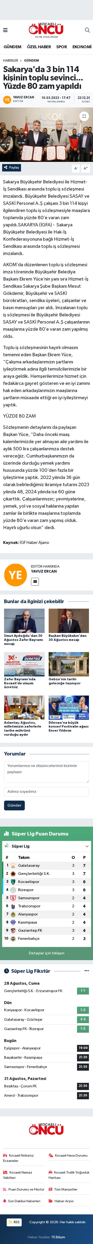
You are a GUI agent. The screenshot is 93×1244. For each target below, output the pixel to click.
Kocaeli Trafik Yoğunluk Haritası (69, 1175)
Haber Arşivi (64, 1201)
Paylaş (14, 167)
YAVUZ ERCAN (44, 571)
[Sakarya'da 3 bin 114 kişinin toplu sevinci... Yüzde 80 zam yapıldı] (46, 134)
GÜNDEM (12, 47)
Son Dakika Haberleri (24, 1201)
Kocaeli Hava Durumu (71, 1155)
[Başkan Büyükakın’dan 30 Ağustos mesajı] (69, 621)
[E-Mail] (35, 582)
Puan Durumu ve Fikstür (26, 1189)
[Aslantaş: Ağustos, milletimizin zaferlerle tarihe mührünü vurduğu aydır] (24, 708)
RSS (16, 1222)
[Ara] (87, 30)
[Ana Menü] (5, 30)
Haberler (10, 60)
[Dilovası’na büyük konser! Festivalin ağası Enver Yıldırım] (69, 708)
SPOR (61, 47)
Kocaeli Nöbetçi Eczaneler (18, 1158)
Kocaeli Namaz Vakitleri (17, 1175)
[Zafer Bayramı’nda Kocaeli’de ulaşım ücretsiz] (24, 664)
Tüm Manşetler (66, 1189)
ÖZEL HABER (39, 47)
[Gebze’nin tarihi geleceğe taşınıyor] (69, 664)
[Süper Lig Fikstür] (86, 971)
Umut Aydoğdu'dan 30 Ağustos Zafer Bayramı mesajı (23, 640)
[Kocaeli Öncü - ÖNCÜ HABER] (46, 28)
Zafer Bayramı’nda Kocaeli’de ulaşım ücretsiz (20, 683)
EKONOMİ (82, 47)
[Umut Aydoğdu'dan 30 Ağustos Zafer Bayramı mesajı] (24, 621)
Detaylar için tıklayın (46, 953)
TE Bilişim (58, 1237)
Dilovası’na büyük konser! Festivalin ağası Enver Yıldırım (68, 727)
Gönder (14, 805)
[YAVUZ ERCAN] (15, 575)
